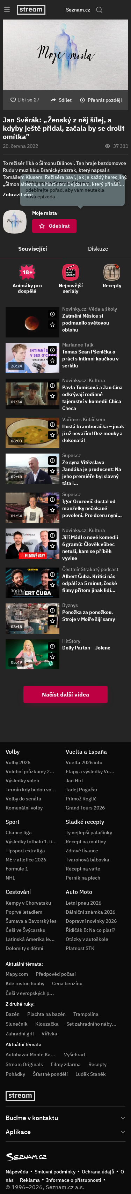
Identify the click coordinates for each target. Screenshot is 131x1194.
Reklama (30, 1180)
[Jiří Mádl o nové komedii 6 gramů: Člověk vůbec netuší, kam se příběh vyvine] (32, 543)
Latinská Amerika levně (32, 939)
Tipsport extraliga (25, 850)
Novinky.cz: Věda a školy (89, 309)
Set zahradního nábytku (92, 1024)
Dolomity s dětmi (24, 948)
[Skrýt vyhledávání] (59, 10)
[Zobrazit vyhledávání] (99, 10)
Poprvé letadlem (24, 912)
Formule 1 (17, 869)
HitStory (71, 641)
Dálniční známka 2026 (90, 912)
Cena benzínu (67, 983)
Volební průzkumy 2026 (32, 771)
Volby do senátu (23, 799)
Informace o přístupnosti (73, 1180)
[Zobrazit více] (65, 1117)
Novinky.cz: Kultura (83, 380)
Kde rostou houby (25, 983)
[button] (65, 55)
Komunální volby (24, 808)
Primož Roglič (81, 799)
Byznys (70, 605)
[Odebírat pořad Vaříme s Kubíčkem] (52, 435)
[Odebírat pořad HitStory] (52, 657)
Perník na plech (83, 878)
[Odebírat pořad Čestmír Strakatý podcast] (52, 585)
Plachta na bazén (46, 1014)
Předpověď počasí (56, 974)
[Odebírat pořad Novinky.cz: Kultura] (52, 396)
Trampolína (86, 1014)
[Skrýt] (117, 182)
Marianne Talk (78, 345)
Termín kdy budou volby (32, 789)
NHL (10, 878)
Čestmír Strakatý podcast (90, 569)
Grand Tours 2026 (85, 808)
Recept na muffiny (86, 841)
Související (32, 248)
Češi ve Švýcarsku (25, 930)
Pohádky (15, 1074)
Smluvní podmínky (55, 1172)
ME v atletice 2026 (26, 860)
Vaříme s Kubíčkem (83, 419)
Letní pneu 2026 (83, 903)
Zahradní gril (20, 1034)
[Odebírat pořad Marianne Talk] (52, 360)
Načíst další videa (65, 694)
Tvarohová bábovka (87, 860)
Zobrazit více (18, 194)
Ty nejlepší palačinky (89, 832)
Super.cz (71, 455)
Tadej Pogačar (81, 789)
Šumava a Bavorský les (31, 921)
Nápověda (17, 1172)
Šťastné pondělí (50, 1074)
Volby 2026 (18, 762)
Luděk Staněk (90, 1074)
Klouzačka (47, 1024)
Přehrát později (105, 100)
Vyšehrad (74, 1054)
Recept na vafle (83, 869)
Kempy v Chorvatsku (28, 903)
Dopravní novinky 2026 (91, 921)
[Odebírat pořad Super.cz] (52, 471)
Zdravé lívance (82, 850)
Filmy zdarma (66, 1064)
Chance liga (19, 832)
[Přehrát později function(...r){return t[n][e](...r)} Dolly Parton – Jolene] (52, 646)
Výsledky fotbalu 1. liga (32, 841)
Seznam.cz (78, 9)
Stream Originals (24, 1064)
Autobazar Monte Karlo (31, 1054)
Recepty (97, 1064)
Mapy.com (17, 974)
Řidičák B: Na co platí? (90, 930)
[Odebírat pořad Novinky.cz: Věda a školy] (52, 324)
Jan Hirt (74, 780)
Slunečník (17, 1024)
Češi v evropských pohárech (36, 993)
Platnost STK (80, 948)
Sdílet (65, 100)
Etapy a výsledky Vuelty (92, 771)
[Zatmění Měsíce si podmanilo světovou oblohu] (32, 322)
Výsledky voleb (22, 780)
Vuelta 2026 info (84, 762)
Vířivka (49, 1034)
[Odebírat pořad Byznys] (52, 621)
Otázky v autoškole (87, 939)
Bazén (13, 1014)
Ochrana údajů (98, 1172)
